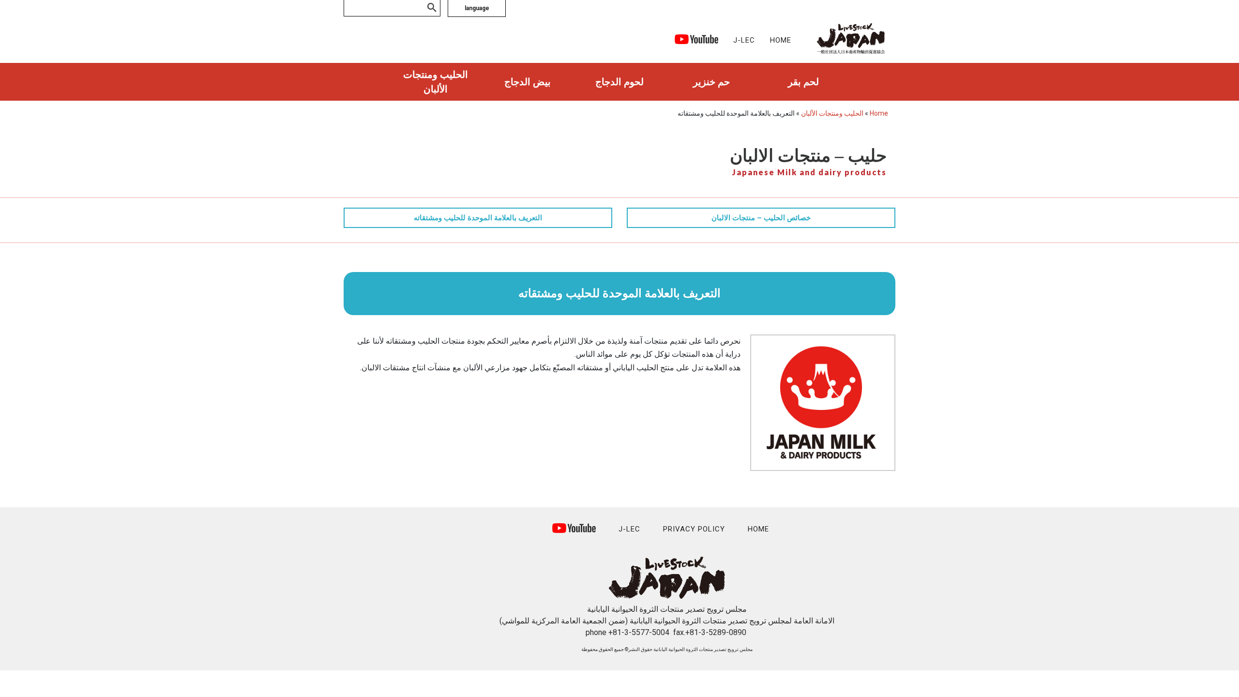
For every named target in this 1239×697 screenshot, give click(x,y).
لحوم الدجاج (619, 82)
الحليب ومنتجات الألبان (435, 82)
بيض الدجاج (527, 82)
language (477, 8)
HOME (780, 40)
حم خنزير (711, 82)
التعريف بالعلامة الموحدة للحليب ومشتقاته (478, 217)
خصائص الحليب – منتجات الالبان (761, 217)
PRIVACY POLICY (694, 529)
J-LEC (744, 40)
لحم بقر (803, 82)
